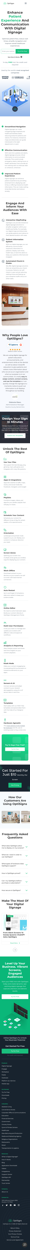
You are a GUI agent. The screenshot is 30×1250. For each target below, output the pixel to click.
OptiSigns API (6, 1177)
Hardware (5, 1078)
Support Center (7, 1174)
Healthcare (5, 1130)
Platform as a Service (8, 1081)
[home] (8, 3)
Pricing (4, 1098)
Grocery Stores (6, 1124)
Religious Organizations (9, 1139)
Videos (4, 1168)
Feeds (4, 1075)
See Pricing (15, 785)
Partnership (6, 1180)
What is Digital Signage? (10, 1156)
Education (5, 1115)
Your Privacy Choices (15, 1234)
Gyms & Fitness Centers (10, 1127)
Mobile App (5, 1084)
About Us (5, 1192)
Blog (3, 1162)
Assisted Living (7, 1107)
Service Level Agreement (15, 1240)
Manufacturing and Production (12, 1133)
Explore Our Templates (15, 435)
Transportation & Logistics (10, 1148)
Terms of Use (15, 1237)
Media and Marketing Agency (11, 1136)
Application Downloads (9, 1165)
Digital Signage (7, 1066)
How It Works (6, 1159)
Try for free (15, 749)
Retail (4, 1145)
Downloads (5, 1095)
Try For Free (15, 996)
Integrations (6, 1171)
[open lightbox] (11, 817)
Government (6, 1121)
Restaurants (6, 1142)
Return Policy (15, 1228)
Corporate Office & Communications (14, 1112)
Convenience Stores (8, 1109)
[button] (15, 847)
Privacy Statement (15, 1231)
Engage (4, 1069)
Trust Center (6, 1183)
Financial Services (7, 1118)
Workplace (5, 1072)
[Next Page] (15, 950)
